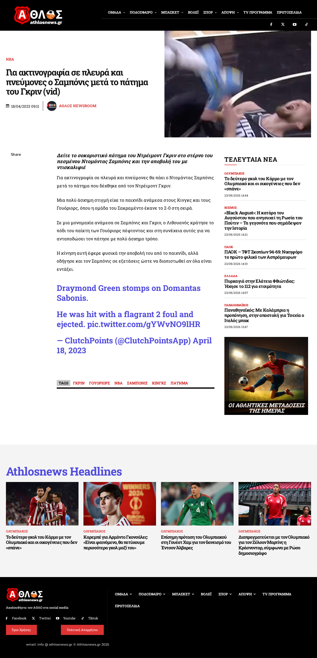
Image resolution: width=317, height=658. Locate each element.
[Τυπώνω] (16, 236)
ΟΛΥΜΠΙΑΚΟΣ (234, 173)
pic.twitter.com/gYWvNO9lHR (143, 324)
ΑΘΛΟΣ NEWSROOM (77, 105)
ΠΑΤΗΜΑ (179, 382)
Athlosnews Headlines (64, 471)
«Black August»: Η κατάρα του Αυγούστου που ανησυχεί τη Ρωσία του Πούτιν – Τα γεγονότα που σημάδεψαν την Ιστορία (263, 220)
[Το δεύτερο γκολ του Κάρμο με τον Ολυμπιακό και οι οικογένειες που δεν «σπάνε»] (42, 504)
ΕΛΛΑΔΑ (231, 276)
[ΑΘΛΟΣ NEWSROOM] (52, 106)
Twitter (45, 618)
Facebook (19, 618)
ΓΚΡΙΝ (79, 382)
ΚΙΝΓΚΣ (159, 382)
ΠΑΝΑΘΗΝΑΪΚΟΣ (236, 305)
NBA (118, 382)
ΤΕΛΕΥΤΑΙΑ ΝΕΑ (250, 159)
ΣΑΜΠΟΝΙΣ (137, 382)
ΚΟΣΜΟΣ (230, 207)
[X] (16, 178)
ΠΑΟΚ (228, 247)
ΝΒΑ (10, 59)
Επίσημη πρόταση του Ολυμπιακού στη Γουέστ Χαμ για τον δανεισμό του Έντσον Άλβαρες (196, 542)
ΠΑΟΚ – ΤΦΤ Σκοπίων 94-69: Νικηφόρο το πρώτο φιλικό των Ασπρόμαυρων (263, 254)
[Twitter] (283, 24)
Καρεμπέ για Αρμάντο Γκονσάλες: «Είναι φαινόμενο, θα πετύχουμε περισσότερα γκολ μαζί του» (115, 542)
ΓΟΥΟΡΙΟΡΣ (99, 382)
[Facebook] (271, 24)
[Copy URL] (16, 225)
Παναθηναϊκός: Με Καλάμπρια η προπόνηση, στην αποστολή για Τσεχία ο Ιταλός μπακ (264, 315)
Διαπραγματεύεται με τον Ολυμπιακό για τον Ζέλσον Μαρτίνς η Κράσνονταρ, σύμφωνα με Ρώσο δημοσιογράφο (273, 545)
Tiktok (93, 618)
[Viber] (16, 201)
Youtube (69, 618)
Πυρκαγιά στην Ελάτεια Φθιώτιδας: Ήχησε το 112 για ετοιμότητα (259, 283)
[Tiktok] (306, 24)
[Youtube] (294, 24)
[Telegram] (16, 213)
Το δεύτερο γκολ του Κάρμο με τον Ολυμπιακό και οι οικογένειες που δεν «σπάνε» (262, 184)
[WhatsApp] (16, 190)
